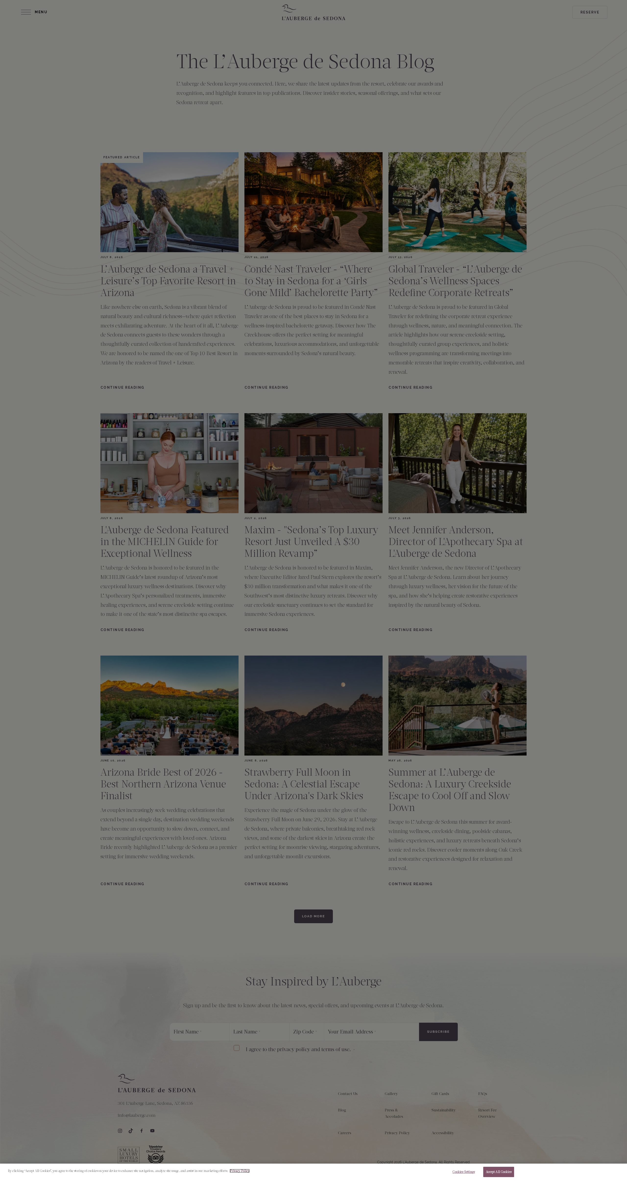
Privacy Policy (240, 1171)
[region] (313, 1172)
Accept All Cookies (498, 1172)
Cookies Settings (463, 1172)
